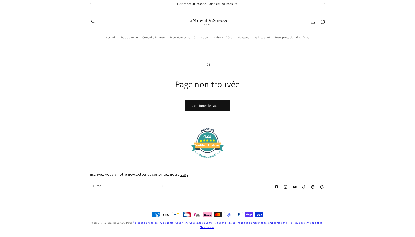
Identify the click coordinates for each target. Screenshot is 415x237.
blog (184, 174)
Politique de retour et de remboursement (262, 222)
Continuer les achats (207, 105)
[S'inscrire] (161, 186)
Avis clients (166, 222)
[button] (93, 21)
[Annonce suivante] (325, 4)
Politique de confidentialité (305, 222)
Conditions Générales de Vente (194, 222)
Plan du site (207, 227)
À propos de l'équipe (145, 222)
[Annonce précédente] (90, 4)
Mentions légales (225, 222)
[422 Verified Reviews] (207, 160)
